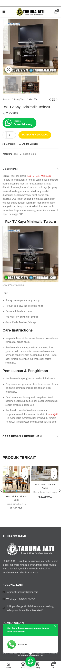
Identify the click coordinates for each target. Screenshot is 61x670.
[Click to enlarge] (8, 69)
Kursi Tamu (51, 492)
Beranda (7, 99)
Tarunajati (52, 414)
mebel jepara (51, 561)
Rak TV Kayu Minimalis (39, 176)
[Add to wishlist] (25, 471)
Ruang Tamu (20, 99)
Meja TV (33, 99)
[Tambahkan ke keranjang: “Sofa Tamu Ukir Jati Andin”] (54, 477)
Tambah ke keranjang (35, 135)
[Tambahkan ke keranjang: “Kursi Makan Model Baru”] (25, 477)
